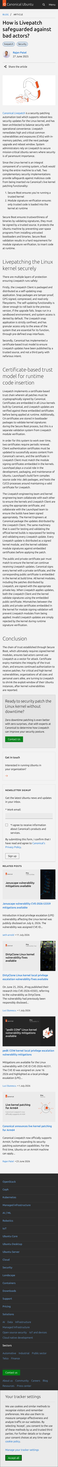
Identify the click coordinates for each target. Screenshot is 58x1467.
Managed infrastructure (17, 1205)
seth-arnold (8, 935)
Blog (6, 14)
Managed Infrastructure (16, 1327)
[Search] (43, 4)
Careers (35, 1380)
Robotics (8, 1220)
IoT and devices (38, 1332)
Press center (24, 1385)
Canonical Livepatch (14, 113)
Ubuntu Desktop (12, 1244)
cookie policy (12, 1441)
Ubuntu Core (10, 1236)
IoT (4, 1228)
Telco (6, 1358)
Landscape (9, 1275)
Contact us (11, 1372)
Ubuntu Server (11, 1251)
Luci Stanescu (9, 1010)
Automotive (9, 1353)
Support (7, 1298)
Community (22, 1380)
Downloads (9, 1290)
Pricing (7, 1306)
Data (10, 1321)
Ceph (6, 1189)
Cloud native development (18, 1337)
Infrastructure (23, 1321)
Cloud (6, 1259)
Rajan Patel (20, 52)
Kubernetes (9, 1197)
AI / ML (7, 1212)
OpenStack (9, 1181)
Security (7, 1267)
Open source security (15, 1332)
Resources (8, 1385)
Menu (52, 4)
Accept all (13, 1457)
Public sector (39, 1353)
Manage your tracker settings (22, 1449)
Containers (9, 1283)
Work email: (14, 809)
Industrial (24, 1353)
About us (8, 1380)
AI (4, 1321)
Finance (15, 1358)
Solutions (8, 1314)
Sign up (12, 856)
